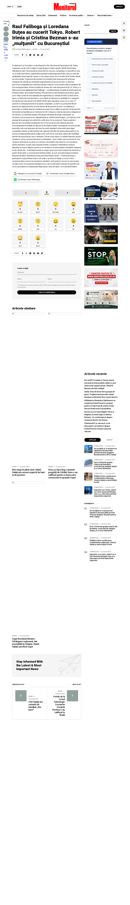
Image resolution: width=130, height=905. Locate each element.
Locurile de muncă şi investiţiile (102, 83)
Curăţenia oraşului (98, 77)
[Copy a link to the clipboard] (42, 55)
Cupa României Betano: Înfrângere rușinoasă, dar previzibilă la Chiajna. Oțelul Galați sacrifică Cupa (25, 643)
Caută (113, 31)
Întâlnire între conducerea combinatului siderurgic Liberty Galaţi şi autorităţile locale (105, 479)
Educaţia (95, 95)
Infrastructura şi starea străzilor (102, 59)
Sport (35, 49)
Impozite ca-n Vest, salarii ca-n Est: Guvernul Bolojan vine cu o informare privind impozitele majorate (105, 493)
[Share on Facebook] (22, 55)
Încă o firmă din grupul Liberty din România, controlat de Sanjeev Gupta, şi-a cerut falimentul (105, 465)
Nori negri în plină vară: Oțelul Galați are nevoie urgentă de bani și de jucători (28, 472)
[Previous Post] (21, 695)
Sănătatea (95, 89)
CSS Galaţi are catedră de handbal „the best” (36, 706)
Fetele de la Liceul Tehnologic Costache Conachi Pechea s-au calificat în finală (58, 705)
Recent (110, 440)
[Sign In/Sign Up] (124, 23)
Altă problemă (96, 101)
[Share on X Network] (26, 55)
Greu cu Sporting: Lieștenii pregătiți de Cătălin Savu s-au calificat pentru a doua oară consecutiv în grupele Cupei (63, 473)
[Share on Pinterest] (34, 55)
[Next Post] (72, 695)
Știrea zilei (98, 446)
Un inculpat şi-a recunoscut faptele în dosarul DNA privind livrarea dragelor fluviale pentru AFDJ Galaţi (105, 451)
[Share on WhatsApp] (30, 55)
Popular (92, 440)
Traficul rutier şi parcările (100, 65)
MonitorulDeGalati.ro (109, 108)
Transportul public (98, 71)
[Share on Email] (38, 55)
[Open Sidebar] (124, 30)
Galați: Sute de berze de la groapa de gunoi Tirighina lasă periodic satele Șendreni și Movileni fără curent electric (101, 394)
